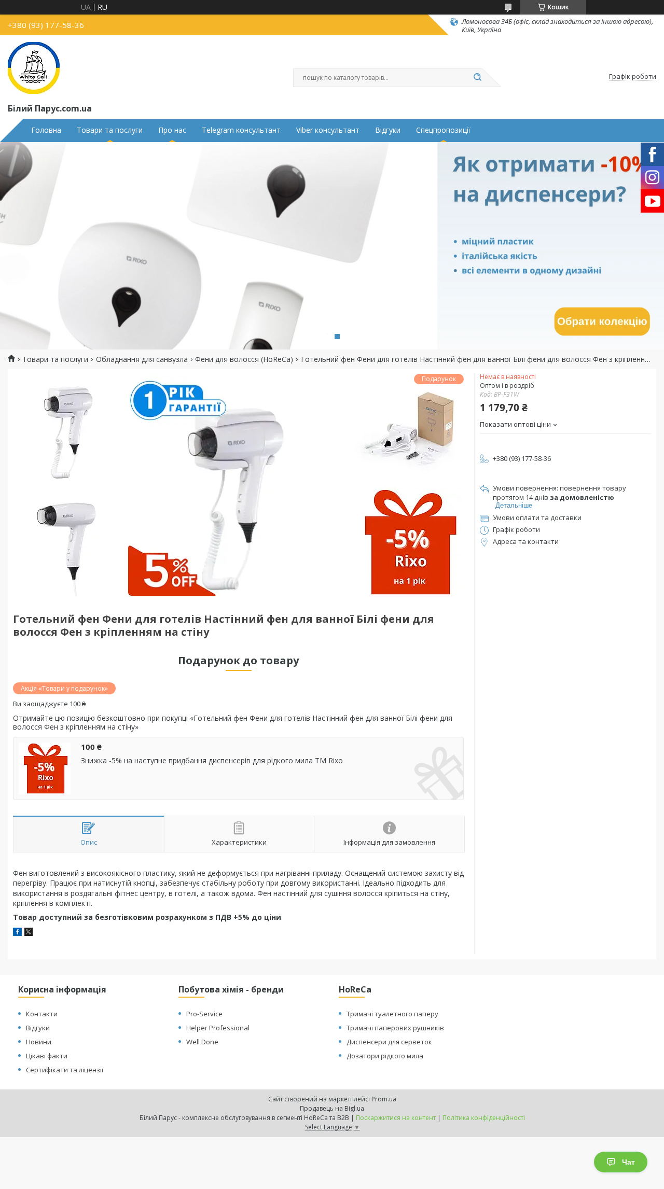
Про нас (172, 130)
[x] (28, 933)
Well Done (202, 1041)
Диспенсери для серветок (389, 1041)
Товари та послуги (110, 130)
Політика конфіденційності (483, 1117)
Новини (38, 1041)
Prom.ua (383, 1099)
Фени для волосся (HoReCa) (244, 359)
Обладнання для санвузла (142, 359)
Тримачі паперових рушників (395, 1027)
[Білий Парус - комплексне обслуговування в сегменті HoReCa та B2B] (34, 68)
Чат (628, 1162)
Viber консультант (327, 130)
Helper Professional (218, 1027)
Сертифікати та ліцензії (64, 1069)
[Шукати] (477, 77)
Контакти (42, 1013)
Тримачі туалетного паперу (392, 1013)
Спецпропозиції (443, 130)
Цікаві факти (46, 1055)
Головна (46, 130)
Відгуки (387, 130)
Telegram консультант (241, 130)
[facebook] (17, 933)
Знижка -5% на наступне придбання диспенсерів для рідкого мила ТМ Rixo (212, 760)
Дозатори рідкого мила (385, 1055)
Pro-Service (204, 1013)
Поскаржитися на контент (396, 1117)
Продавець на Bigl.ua (332, 1108)
